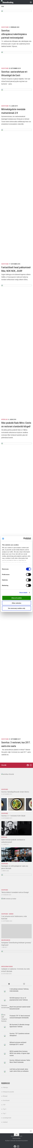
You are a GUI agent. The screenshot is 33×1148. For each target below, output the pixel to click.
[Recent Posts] (24, 984)
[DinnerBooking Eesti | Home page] (9, 2)
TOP (4, 1105)
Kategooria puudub (7, 966)
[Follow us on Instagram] (31, 765)
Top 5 (4, 1109)
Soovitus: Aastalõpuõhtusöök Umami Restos (15, 792)
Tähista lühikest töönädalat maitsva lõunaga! (15, 892)
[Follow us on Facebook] (28, 765)
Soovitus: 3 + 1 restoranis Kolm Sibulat (13, 816)
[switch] (28, 574)
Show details (23, 592)
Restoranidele (17, 1138)
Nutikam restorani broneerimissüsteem (16, 1140)
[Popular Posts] (9, 984)
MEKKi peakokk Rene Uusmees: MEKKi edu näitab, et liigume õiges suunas (20, 1053)
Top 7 (4, 1113)
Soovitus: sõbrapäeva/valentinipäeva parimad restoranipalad (14, 34)
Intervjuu (4, 419)
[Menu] (31, 2)
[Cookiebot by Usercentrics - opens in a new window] (23, 538)
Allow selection (16, 603)
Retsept (5, 1096)
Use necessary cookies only (16, 608)
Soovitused (5, 27)
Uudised (11, 914)
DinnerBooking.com (16, 1136)
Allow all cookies (16, 598)
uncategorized (5, 940)
